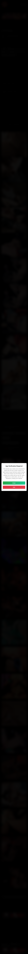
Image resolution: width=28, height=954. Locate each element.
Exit (14, 487)
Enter (14, 483)
